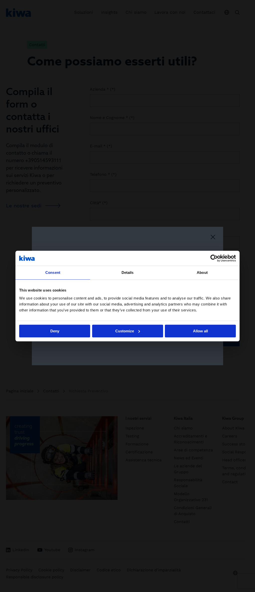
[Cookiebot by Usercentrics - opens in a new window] (214, 258)
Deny (54, 331)
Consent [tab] (52, 272)
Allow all (200, 331)
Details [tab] (128, 272)
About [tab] (202, 272)
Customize (124, 331)
